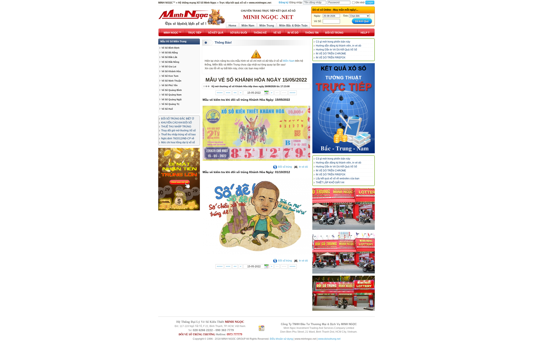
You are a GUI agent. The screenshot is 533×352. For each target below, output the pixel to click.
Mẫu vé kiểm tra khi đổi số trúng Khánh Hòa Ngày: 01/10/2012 (246, 172)
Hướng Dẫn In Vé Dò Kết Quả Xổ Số (336, 49)
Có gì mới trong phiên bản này (333, 41)
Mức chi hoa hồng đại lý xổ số (178, 142)
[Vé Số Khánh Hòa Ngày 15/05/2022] (256, 159)
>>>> (292, 92)
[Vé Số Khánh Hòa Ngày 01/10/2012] (256, 253)
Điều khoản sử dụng (281, 338)
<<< (228, 92)
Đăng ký (284, 2)
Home (232, 25)
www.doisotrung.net (329, 338)
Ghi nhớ (360, 2)
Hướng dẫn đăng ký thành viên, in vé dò (338, 45)
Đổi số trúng (285, 166)
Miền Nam (248, 25)
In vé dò (303, 166)
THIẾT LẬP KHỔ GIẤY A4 (330, 182)
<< (235, 92)
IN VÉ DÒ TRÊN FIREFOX (330, 57)
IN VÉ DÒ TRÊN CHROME (331, 53)
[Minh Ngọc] (191, 17)
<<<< (220, 92)
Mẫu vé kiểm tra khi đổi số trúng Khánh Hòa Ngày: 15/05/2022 (246, 99)
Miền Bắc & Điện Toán (293, 25)
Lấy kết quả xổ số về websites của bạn (337, 178)
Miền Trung (266, 25)
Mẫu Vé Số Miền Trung (173, 41)
